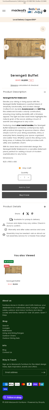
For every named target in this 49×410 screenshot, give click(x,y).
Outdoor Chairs (9, 336)
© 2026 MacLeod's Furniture (14, 402)
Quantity (24, 173)
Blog (4, 350)
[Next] (43, 47)
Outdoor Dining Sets (11, 338)
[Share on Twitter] (28, 214)
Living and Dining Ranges (13, 333)
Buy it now (25, 195)
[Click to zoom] (43, 29)
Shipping (14, 85)
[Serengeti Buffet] (13, 269)
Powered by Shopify (36, 402)
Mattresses (7, 330)
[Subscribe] (43, 372)
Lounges (6, 328)
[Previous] (6, 47)
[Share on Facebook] (23, 214)
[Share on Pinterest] (32, 214)
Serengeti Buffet (13, 281)
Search (5, 326)
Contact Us (7, 352)
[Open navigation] (4, 11)
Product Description (14, 91)
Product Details (12, 206)
